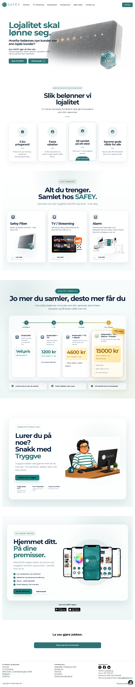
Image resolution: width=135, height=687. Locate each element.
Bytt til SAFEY (18, 61)
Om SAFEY (58, 674)
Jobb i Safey (77, 5)
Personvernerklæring (125, 683)
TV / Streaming (38, 5)
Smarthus (6, 676)
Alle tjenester (52, 5)
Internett (26, 5)
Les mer (16, 257)
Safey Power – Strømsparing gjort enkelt (17, 671)
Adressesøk (37, 61)
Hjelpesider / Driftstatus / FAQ (65, 667)
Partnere (57, 671)
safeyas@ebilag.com (125, 678)
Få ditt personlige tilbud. (63, 676)
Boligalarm (6, 674)
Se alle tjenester (22, 591)
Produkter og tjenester (10, 664)
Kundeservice (65, 5)
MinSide (127, 5)
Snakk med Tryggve (27, 478)
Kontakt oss (90, 5)
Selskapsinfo (103, 664)
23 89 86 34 (109, 671)
